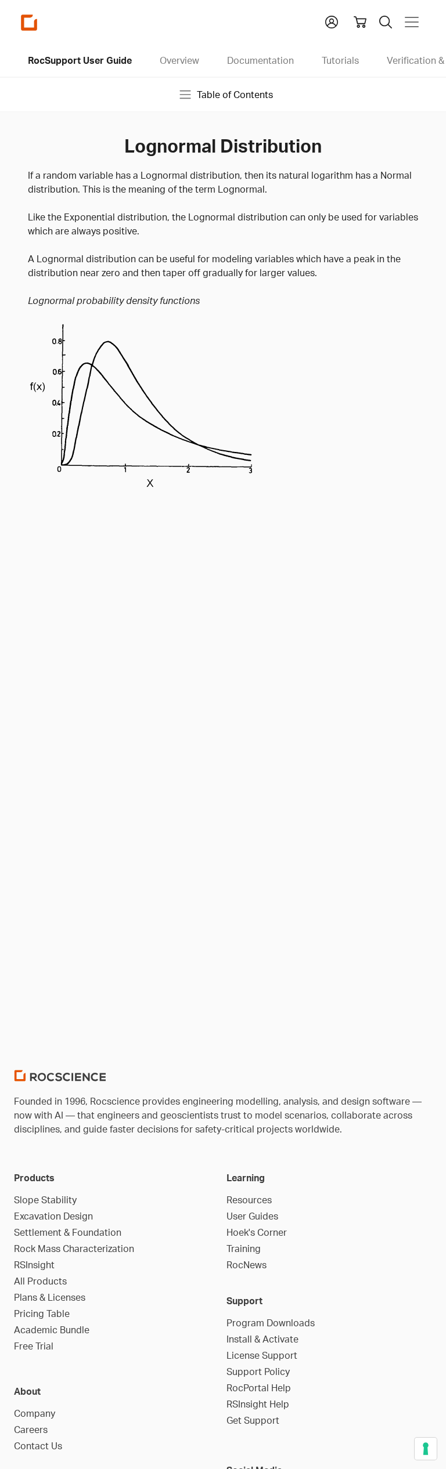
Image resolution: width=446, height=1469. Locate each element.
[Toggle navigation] (411, 22)
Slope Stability (45, 1200)
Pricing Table (42, 1313)
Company (34, 1413)
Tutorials (340, 60)
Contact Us (38, 1446)
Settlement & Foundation (67, 1232)
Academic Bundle (51, 1330)
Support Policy (258, 1371)
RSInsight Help (257, 1404)
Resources (249, 1200)
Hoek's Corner (256, 1232)
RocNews (246, 1265)
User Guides (252, 1216)
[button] (331, 21)
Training (243, 1248)
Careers (31, 1429)
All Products (40, 1281)
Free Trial (33, 1346)
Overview (179, 60)
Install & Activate (262, 1339)
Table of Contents (235, 94)
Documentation (260, 60)
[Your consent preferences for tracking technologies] (426, 1449)
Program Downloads (270, 1323)
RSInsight (34, 1265)
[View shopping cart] (360, 22)
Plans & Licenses (49, 1297)
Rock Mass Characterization (74, 1248)
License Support (261, 1355)
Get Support (252, 1420)
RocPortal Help (258, 1388)
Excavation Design (53, 1216)
